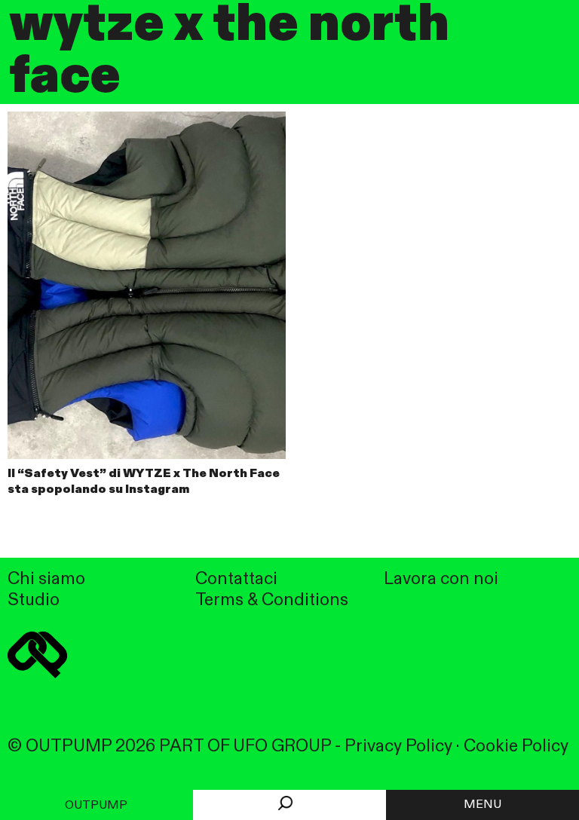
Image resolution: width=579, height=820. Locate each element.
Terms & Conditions (271, 600)
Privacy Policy (398, 746)
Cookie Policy (516, 746)
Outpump (96, 806)
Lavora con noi (441, 579)
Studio (34, 600)
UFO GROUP (282, 746)
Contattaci (236, 579)
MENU (482, 805)
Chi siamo (46, 579)
